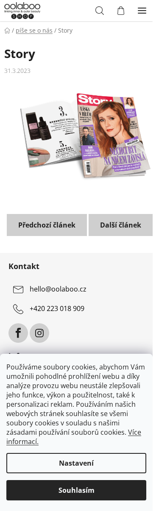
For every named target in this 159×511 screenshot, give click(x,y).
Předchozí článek (46, 225)
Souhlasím (77, 490)
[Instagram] (39, 333)
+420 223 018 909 (57, 309)
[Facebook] (18, 333)
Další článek (120, 225)
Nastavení (76, 463)
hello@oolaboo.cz (58, 289)
